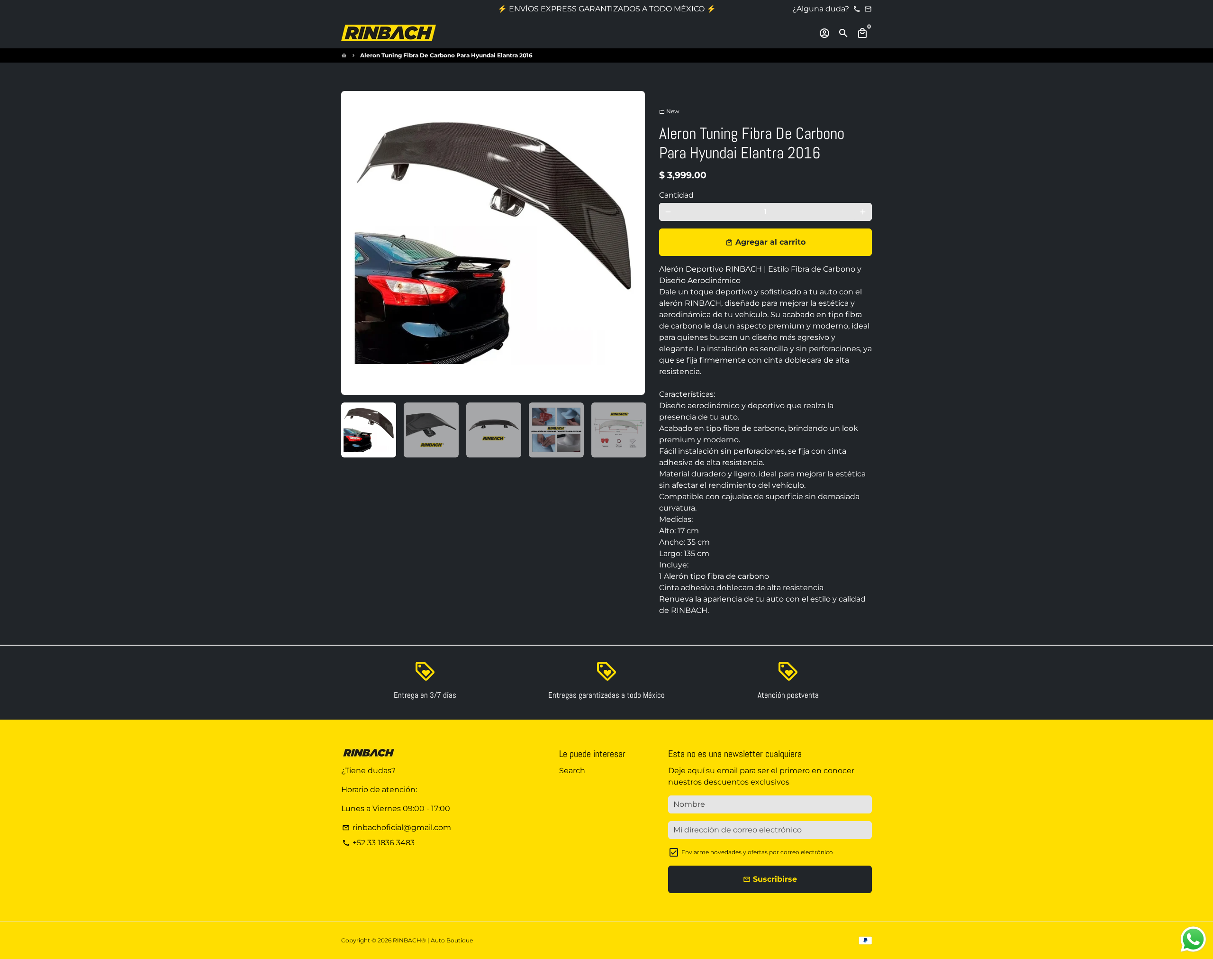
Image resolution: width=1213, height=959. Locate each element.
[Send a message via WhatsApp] (1193, 939)
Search (572, 770)
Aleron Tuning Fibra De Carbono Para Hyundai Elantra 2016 (446, 55)
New (669, 111)
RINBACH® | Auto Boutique (433, 940)
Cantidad (676, 195)
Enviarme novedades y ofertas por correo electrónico (757, 852)
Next (632, 243)
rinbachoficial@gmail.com (396, 827)
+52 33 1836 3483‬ (378, 842)
